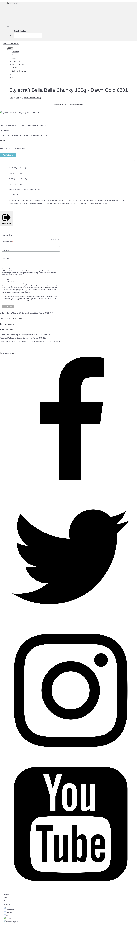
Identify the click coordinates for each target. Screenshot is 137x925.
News (14, 58)
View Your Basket (60, 104)
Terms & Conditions (7, 324)
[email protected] (45, 287)
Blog (13, 74)
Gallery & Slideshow (19, 71)
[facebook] (70, 489)
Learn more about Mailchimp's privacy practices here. (20, 300)
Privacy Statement (6, 329)
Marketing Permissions (10, 269)
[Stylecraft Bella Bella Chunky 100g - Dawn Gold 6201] (3, 119)
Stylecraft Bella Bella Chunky (31, 98)
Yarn (17, 98)
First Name (6, 250)
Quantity (3, 148)
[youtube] (70, 890)
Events (14, 68)
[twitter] (70, 622)
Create (14, 353)
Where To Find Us (18, 64)
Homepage (15, 52)
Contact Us (16, 61)
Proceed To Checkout (75, 104)
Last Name (6, 258)
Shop (13, 55)
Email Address (7, 242)
